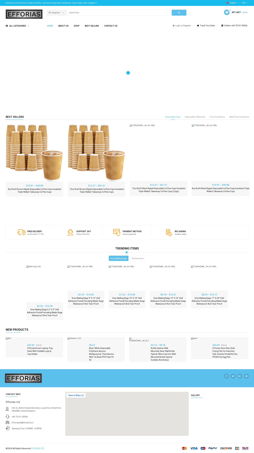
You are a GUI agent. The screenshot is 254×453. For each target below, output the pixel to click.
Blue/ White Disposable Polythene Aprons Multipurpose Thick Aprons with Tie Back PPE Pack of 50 (101, 354)
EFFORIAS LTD (37, 448)
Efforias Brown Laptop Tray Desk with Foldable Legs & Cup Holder (40, 351)
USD (244, 3)
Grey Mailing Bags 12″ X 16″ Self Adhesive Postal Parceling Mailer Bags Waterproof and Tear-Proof (168, 301)
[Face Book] (226, 376)
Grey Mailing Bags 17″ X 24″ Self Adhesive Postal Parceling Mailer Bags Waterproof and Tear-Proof (209, 301)
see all (244, 329)
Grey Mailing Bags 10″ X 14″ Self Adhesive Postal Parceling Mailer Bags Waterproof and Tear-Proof (127, 301)
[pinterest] (246, 376)
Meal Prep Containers (239, 117)
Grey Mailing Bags (118, 258)
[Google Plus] (239, 376)
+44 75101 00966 (20, 417)
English (233, 3)
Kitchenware (138, 258)
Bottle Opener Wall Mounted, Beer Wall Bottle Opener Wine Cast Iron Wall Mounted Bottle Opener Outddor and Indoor (163, 354)
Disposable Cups (173, 117)
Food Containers (217, 117)
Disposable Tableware (195, 117)
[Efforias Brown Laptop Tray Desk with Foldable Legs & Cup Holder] (16, 347)
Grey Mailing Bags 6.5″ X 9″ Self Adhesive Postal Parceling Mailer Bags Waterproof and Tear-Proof (44, 312)
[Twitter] (233, 376)
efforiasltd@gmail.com (23, 422)
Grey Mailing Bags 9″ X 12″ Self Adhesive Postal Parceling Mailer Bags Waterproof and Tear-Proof (86, 301)
